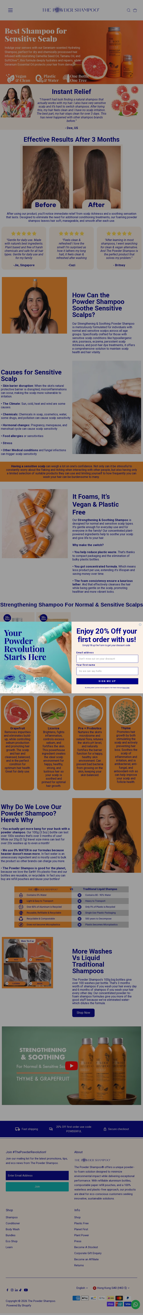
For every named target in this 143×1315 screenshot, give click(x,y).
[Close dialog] (140, 624)
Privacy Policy (125, 687)
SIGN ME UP (107, 681)
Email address (85, 652)
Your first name (85, 664)
